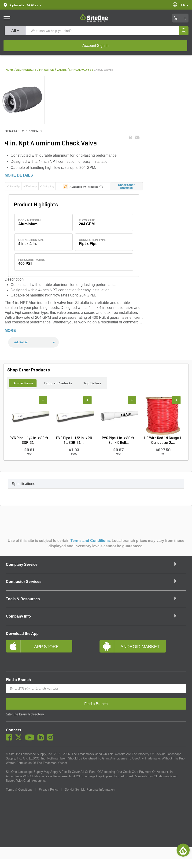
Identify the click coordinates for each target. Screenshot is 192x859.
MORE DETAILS (19, 175)
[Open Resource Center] (183, 850)
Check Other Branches (126, 186)
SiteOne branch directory (25, 714)
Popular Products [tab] (58, 383)
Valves (62, 70)
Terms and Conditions (90, 541)
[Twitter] (19, 739)
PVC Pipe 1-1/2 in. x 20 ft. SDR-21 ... (74, 440)
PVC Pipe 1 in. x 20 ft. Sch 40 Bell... (118, 440)
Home (10, 70)
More (10, 331)
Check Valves (104, 70)
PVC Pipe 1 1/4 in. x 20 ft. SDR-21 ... (29, 440)
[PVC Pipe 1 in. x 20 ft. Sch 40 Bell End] (118, 416)
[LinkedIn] (41, 739)
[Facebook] (10, 739)
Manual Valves (80, 70)
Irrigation (46, 70)
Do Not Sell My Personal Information (89, 789)
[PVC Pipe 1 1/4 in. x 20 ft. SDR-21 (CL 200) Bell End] (29, 416)
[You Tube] (31, 739)
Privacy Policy (49, 789)
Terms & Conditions (19, 789)
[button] (23, 5)
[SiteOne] (94, 20)
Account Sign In (95, 46)
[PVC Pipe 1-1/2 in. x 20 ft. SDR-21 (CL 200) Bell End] (74, 416)
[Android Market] (143, 652)
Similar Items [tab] (23, 383)
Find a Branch (18, 680)
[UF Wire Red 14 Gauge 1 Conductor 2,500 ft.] (163, 416)
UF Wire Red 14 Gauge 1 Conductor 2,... (163, 440)
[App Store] (49, 652)
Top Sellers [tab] (92, 383)
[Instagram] (51, 739)
